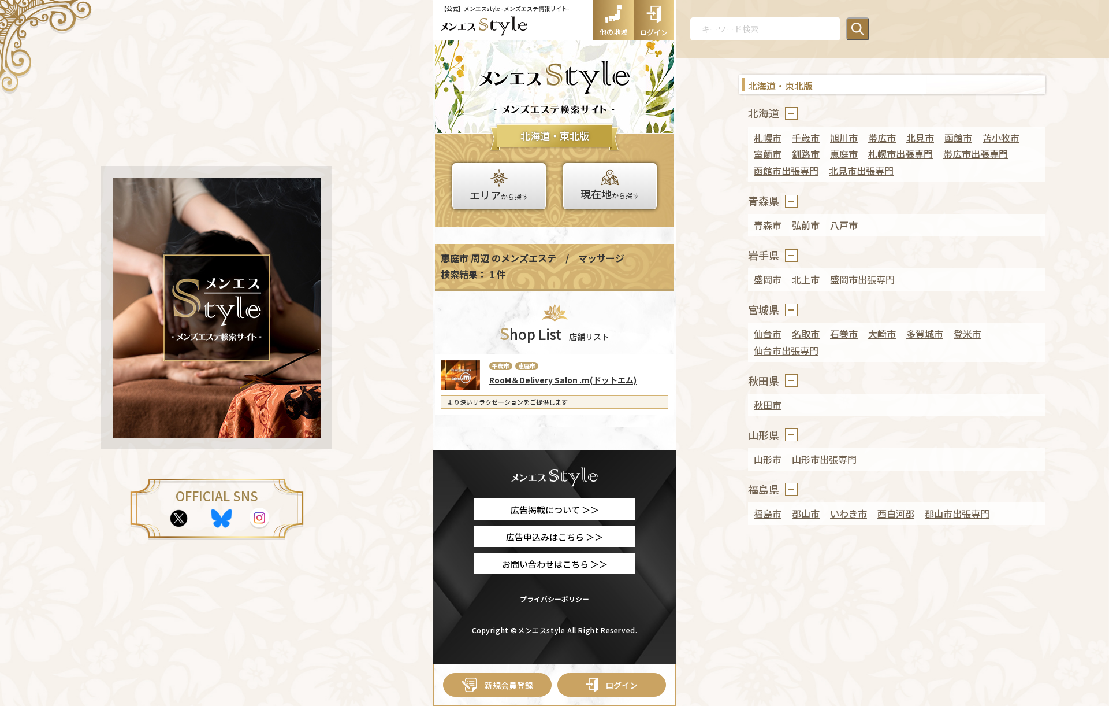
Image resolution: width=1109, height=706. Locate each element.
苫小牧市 (1001, 138)
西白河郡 (895, 513)
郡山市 (806, 513)
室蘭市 (767, 154)
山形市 (767, 459)
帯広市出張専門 (975, 154)
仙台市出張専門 (786, 350)
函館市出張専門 (786, 171)
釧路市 (806, 154)
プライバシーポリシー (554, 599)
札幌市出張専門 (900, 154)
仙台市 (767, 334)
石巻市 (844, 334)
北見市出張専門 (861, 171)
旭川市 (844, 138)
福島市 (767, 513)
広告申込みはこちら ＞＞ (554, 537)
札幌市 (767, 138)
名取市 (806, 334)
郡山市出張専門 (957, 513)
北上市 (806, 279)
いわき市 (848, 513)
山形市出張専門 (824, 459)
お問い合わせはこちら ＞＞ (555, 564)
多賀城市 (924, 334)
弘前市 (806, 225)
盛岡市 (767, 279)
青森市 (767, 225)
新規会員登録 (509, 685)
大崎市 (882, 334)
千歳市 (806, 138)
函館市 (958, 138)
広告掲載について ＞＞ (555, 510)
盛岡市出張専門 (862, 279)
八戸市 (844, 225)
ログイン (621, 685)
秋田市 (767, 405)
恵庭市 (844, 154)
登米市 (967, 334)
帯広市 (882, 138)
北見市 (920, 138)
